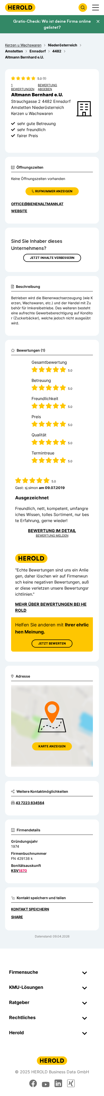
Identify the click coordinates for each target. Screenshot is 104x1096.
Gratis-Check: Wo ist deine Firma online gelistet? (52, 24)
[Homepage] (20, 7)
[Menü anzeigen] (95, 7)
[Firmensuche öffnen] (83, 7)
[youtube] (45, 1083)
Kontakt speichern (30, 909)
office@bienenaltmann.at (37, 204)
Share (17, 917)
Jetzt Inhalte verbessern (52, 258)
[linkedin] (58, 1083)
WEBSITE (19, 211)
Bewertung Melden (52, 535)
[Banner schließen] (98, 21)
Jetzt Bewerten (52, 643)
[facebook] (33, 1083)
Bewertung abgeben (47, 87)
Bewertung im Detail (52, 530)
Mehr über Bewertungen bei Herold (51, 607)
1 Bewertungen (22, 87)
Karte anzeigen (52, 746)
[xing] (71, 1083)
